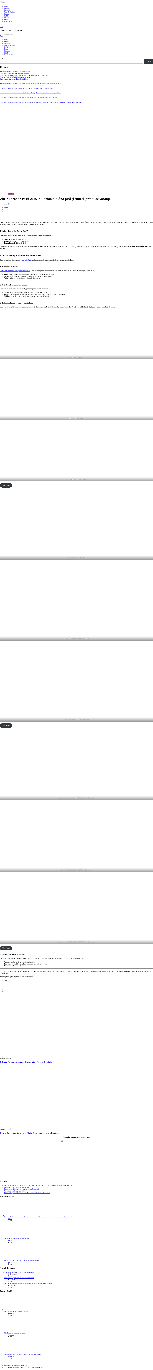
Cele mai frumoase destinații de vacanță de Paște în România (26, 1062)
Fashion (6, 14)
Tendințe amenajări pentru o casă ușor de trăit (15, 71)
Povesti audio (8, 21)
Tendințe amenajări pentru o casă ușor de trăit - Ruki (17, 83)
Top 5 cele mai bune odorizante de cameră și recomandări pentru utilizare (60, 102)
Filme (6, 16)
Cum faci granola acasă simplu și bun (48, 93)
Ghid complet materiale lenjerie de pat (49, 83)
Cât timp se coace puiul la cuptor (15, 1333)
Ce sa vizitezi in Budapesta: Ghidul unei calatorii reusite (22, 1355)
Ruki (1, 1)
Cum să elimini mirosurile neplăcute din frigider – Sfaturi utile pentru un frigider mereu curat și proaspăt (38, 1185)
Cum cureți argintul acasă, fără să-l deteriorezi (15, 73)
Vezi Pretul (6, 485)
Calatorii (7, 10)
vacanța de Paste (26, 260)
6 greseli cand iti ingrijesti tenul (43, 88)
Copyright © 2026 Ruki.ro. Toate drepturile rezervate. (26, 1367)
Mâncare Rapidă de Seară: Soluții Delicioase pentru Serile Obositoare (27, 1193)
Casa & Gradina (9, 12)
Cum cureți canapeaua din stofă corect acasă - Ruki (17, 97)
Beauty (6, 8)
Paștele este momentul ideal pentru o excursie (15, 271)
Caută (2, 58)
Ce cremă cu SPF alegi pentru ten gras (16, 1187)
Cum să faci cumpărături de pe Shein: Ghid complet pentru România (29, 1133)
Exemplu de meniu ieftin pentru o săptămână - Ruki (17, 93)
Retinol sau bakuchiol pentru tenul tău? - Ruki (15, 88)
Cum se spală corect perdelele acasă (16, 1311)
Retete (6, 19)
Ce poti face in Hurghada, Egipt (14, 1191)
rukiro (8, 204)
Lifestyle (7, 17)
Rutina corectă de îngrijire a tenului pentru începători (21, 1189)
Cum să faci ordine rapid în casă (46, 97)
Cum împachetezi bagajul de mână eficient (14, 79)
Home (6, 6)
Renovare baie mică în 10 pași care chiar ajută (15, 77)
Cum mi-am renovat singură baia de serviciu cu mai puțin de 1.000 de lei (24, 75)
